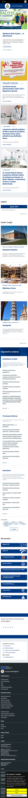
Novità (2, 721)
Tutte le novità (7, 50)
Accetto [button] (16, 790)
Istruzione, (8, 82)
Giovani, (13, 82)
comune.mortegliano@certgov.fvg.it (9, 755)
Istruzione (7, 470)
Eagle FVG (5, 551)
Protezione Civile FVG (8, 557)
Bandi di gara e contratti (6, 762)
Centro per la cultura (16, 285)
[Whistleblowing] (23, 597)
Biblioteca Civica (9, 288)
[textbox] (11, 627)
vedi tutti (14, 529)
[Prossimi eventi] (25, 206)
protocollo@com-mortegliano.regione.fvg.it (10, 750)
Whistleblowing (7, 596)
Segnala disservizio (9, 657)
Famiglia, (4, 82)
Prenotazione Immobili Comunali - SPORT (14, 570)
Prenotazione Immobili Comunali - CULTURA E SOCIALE (12, 576)
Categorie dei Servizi (6, 692)
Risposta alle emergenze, (8, 247)
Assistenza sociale (10, 358)
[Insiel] (3, 796)
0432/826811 (12, 650)
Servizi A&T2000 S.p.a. (9, 584)
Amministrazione (5, 676)
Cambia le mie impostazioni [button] (16, 795)
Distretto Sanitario (10, 249)
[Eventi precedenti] (2, 206)
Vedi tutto (23, 214)
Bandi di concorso (4, 764)
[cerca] (26, 6)
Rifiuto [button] (16, 792)
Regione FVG (6, 544)
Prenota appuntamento (10, 652)
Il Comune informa (14, 83)
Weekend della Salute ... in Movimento (13, 34)
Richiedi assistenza (9, 648)
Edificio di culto (15, 322)
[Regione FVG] (23, 545)
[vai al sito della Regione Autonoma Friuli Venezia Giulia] (4, 1)
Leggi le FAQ (7, 645)
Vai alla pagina (7, 101)
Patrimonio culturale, (7, 285)
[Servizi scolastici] (23, 564)
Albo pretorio (3, 765)
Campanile (7, 325)
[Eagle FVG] (23, 551)
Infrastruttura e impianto (18, 247)
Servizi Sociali (6, 590)
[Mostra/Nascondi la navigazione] (1, 6)
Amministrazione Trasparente (8, 759)
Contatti (3, 741)
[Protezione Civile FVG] (23, 557)
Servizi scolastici (7, 563)
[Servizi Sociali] (23, 590)
